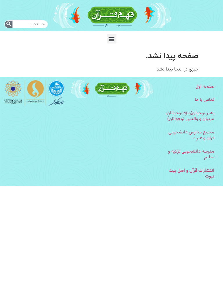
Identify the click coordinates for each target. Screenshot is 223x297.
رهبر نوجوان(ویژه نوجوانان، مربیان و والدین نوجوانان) (190, 116)
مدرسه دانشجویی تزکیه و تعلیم (191, 154)
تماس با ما (204, 100)
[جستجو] (8, 24)
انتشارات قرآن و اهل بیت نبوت (191, 173)
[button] (111, 39)
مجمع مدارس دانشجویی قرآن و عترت (191, 135)
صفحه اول (204, 86)
